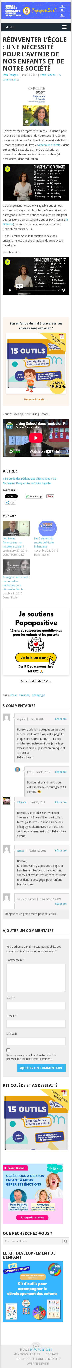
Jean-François (10, 74)
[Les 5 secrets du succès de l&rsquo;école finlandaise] (47, 528)
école (13, 695)
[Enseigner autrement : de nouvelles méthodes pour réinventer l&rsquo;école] (16, 567)
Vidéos (51, 74)
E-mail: (11, 1016)
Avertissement (38, 1363)
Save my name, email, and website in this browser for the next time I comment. (31, 1057)
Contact (52, 1354)
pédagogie (38, 695)
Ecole (43, 74)
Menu (9, 27)
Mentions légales (26, 1354)
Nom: (10, 998)
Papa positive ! (41, 1349)
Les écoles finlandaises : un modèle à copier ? (13, 542)
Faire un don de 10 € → (36, 681)
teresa (20, 850)
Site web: (12, 1033)
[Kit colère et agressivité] (36, 1155)
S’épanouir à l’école (48, 145)
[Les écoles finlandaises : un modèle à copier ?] (16, 528)
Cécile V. (21, 802)
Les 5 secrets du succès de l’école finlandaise (44, 542)
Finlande (24, 695)
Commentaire (15, 960)
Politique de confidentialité (38, 1359)
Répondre (61, 718)
